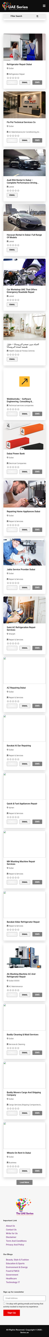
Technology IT (13, 1282)
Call (12, 82)
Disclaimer (11, 1237)
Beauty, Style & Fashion (17, 1259)
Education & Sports (15, 1263)
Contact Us (11, 1229)
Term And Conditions (16, 1241)
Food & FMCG (12, 1271)
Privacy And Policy (15, 1244)
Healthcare (11, 1278)
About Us (10, 1226)
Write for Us (12, 1233)
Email (25, 82)
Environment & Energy (17, 1267)
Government (12, 1274)
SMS (37, 82)
